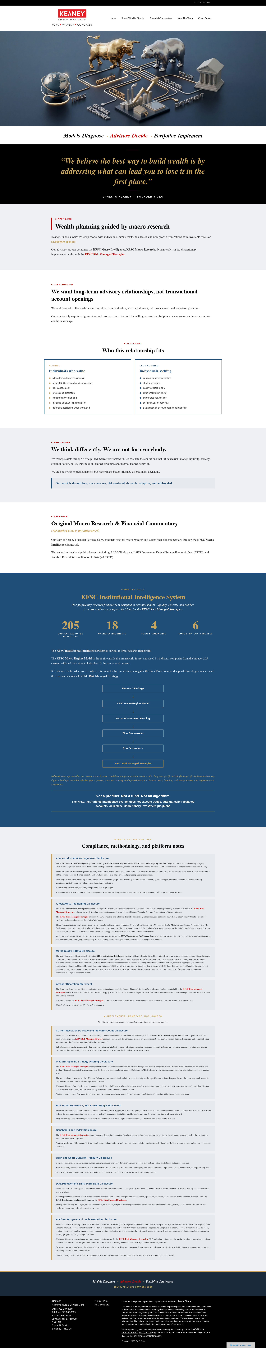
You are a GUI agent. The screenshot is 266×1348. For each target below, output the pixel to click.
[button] (133, 18)
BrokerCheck (184, 1301)
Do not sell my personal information (144, 1336)
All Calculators (102, 1305)
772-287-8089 (203, 3)
